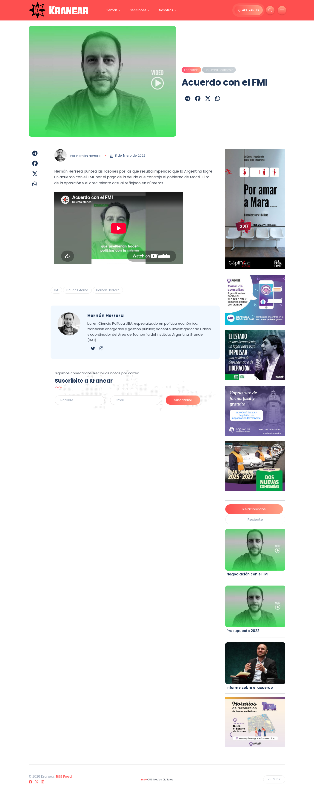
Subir (276, 779)
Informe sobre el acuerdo (249, 687)
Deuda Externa (77, 290)
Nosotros (166, 10)
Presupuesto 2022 (242, 630)
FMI (56, 290)
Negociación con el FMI (247, 574)
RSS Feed (64, 776)
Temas (111, 10)
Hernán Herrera (88, 155)
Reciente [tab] (255, 519)
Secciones (138, 10)
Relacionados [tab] (254, 509)
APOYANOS (250, 10)
